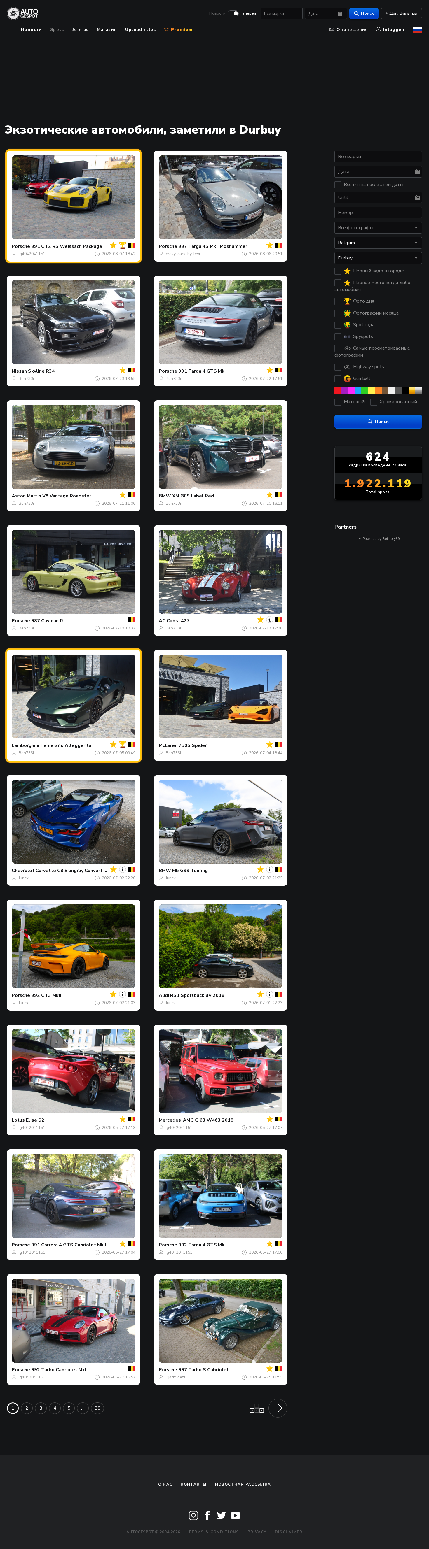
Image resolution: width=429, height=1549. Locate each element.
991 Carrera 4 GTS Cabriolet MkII (68, 1245)
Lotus (18, 1120)
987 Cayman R (47, 621)
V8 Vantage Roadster (66, 496)
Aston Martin (26, 496)
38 (97, 1408)
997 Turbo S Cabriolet (203, 1369)
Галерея (248, 13)
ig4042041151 (32, 254)
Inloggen (393, 29)
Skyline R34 (41, 371)
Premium (181, 29)
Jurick (24, 878)
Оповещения (352, 29)
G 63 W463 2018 (214, 1120)
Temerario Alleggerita (65, 745)
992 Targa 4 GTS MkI (202, 1245)
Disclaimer (289, 1532)
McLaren (168, 745)
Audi (164, 995)
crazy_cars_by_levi (183, 254)
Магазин (107, 29)
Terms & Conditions (213, 1532)
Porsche (21, 246)
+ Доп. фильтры (401, 13)
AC (162, 621)
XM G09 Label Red (193, 496)
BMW (165, 496)
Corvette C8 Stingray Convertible (73, 870)
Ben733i (26, 378)
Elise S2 (35, 1120)
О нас (165, 1484)
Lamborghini (25, 745)
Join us (80, 29)
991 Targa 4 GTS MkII (202, 371)
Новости (217, 13)
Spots (57, 29)
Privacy (257, 1532)
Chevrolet (23, 870)
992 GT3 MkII (46, 995)
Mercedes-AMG (176, 1120)
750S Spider (193, 745)
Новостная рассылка (243, 1484)
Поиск (367, 13)
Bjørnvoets (176, 1377)
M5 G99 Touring (190, 870)
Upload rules (140, 29)
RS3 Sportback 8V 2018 (197, 995)
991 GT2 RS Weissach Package (66, 246)
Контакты (194, 1484)
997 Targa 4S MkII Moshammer (212, 246)
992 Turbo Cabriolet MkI (58, 1369)
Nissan (19, 371)
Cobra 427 (178, 621)
